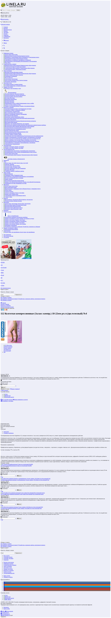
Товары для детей (8, 87)
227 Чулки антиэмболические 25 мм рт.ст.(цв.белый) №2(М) (16, 465)
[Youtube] (4, 587)
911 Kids (3, 283)
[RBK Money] (7, 599)
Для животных (7, 145)
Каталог (6, 28)
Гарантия (6, 35)
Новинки (6, 210)
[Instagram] (4, 590)
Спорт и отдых (7, 211)
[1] (1, 376)
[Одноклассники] (5, 309)
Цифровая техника (8, 53)
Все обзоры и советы (6, 297)
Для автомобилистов (9, 149)
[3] (4, 376)
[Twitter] (3, 309)
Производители (8, 29)
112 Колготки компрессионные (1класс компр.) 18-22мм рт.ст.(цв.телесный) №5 (21, 508)
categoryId (6, 160)
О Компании (7, 36)
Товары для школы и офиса (11, 228)
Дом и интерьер (8, 70)
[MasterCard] (7, 395)
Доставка (6, 32)
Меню (5, 43)
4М (1, 277)
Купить (3, 387)
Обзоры (6, 31)
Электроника (7, 230)
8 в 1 (2, 280)
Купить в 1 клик (5, 389)
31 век (2, 270)
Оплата (5, 33)
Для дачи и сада (8, 83)
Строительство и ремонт (10, 64)
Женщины (6, 184)
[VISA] (6, 394)
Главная (6, 27)
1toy (2, 265)
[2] (2, 376)
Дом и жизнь (7, 172)
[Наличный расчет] (9, 397)
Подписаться (18, 294)
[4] (5, 376)
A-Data (2, 285)
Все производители (6, 288)
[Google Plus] (6, 309)
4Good (2, 275)
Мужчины (6, 202)
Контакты (6, 37)
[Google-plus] (4, 589)
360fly (2, 272)
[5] (7, 376)
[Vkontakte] (4, 582)
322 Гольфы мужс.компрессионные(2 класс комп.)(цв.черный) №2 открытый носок (22, 494)
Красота (6, 198)
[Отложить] (2, 477)
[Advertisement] (13, 362)
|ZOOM (2, 262)
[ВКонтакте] (1, 309)
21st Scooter (3, 267)
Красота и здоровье (9, 107)
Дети (5, 161)
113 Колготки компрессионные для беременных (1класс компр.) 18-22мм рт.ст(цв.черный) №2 (25, 480)
